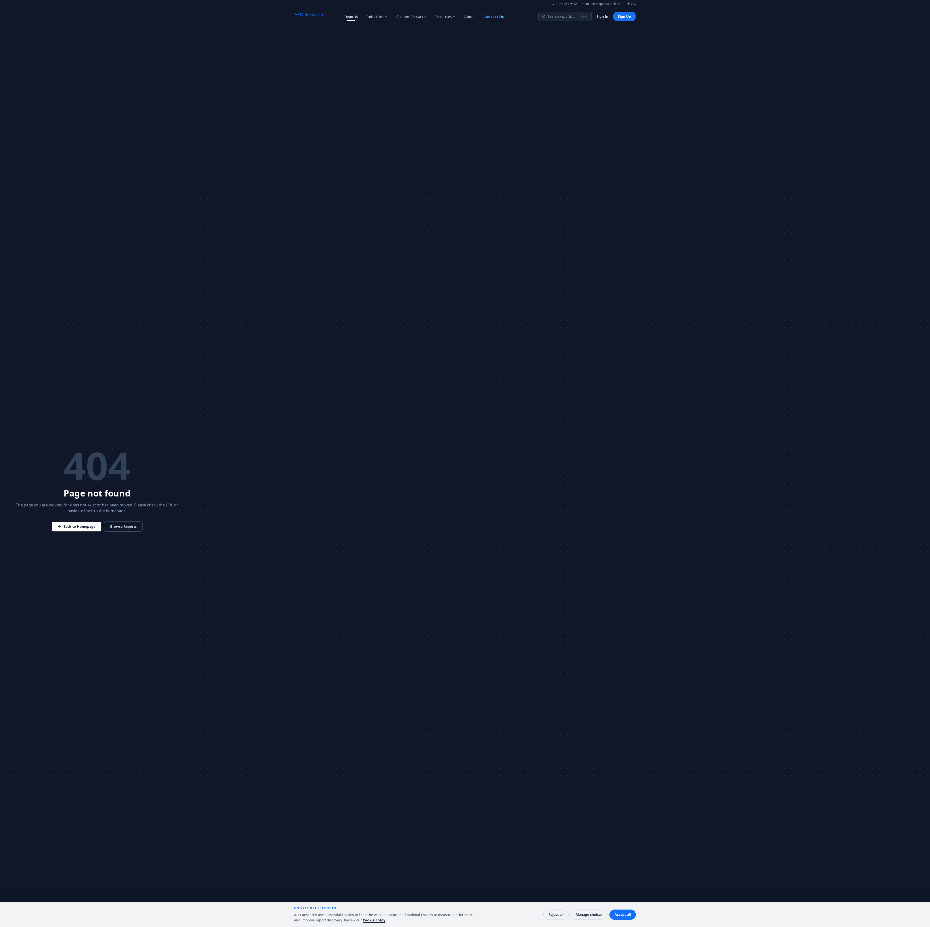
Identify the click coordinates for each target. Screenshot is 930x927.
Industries (375, 16)
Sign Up (624, 16)
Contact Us (493, 16)
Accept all (622, 914)
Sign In (602, 16)
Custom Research (411, 16)
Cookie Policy (374, 920)
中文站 (631, 4)
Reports (351, 16)
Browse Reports (123, 526)
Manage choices (589, 914)
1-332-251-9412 (566, 4)
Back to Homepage (79, 526)
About (469, 16)
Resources (443, 16)
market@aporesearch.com (604, 4)
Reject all (556, 914)
